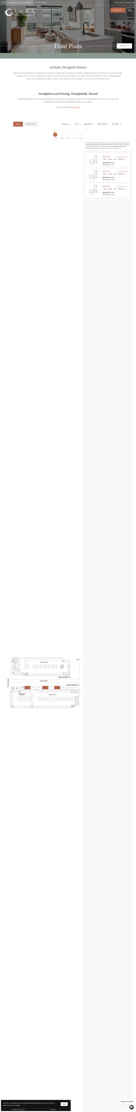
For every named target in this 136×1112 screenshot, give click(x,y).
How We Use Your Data (18, 1109)
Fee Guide (76, 107)
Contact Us (53, 1109)
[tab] (18, 124)
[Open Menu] (130, 10)
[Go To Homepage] (20, 12)
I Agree (64, 1104)
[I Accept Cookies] (69, 1102)
